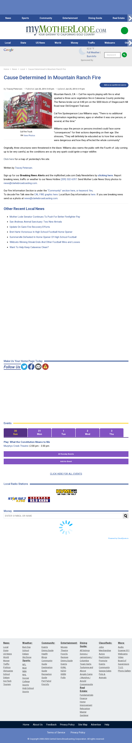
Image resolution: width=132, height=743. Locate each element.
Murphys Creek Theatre (16, 445)
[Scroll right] (129, 18)
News (8, 18)
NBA (24, 671)
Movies (64, 647)
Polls (63, 677)
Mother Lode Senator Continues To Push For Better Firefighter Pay (45, 216)
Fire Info (45, 684)
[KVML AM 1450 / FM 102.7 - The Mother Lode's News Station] (66, 491)
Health (45, 654)
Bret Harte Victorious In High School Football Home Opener (41, 231)
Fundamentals (86, 695)
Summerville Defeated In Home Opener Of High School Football (43, 237)
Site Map (82, 724)
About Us (38, 724)
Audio (121, 647)
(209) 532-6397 (69, 179)
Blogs (44, 657)
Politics (6, 667)
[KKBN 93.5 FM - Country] (38, 499)
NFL (24, 664)
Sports (25, 18)
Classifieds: (105, 642)
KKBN (63, 674)
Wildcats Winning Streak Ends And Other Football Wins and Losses (45, 242)
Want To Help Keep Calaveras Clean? (29, 247)
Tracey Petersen (23, 167)
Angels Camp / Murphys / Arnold (86, 677)
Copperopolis (86, 684)
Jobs (101, 647)
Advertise (96, 724)
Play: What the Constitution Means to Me (27, 442)
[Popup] (124, 30)
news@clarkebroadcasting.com (20, 183)
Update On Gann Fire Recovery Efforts (30, 226)
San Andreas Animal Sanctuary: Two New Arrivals (36, 221)
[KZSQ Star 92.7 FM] (15, 499)
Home (26, 724)
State (23, 42)
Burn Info (91, 56)
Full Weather (93, 52)
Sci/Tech (7, 681)
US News (40, 42)
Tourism (7, 684)
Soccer (25, 678)
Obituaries (8, 671)
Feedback (51, 724)
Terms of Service (56, 732)
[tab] (15, 432)
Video (120, 657)
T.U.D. (120, 667)
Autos (102, 654)
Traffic (91, 42)
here (93, 194)
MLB (24, 668)
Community (46, 18)
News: (6, 642)
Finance (83, 698)
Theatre (64, 650)
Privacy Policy (67, 724)
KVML (63, 667)
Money (74, 42)
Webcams (110, 42)
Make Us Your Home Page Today (23, 361)
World (58, 42)
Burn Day (26, 647)
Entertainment (70, 18)
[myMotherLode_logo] (66, 30)
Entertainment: (69, 642)
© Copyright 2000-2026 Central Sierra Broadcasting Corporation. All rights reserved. (66, 739)
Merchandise (105, 650)
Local (8, 42)
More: (121, 642)
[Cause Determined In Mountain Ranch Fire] (28, 127)
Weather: (27, 642)
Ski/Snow (26, 657)
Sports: (26, 660)
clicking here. (105, 175)
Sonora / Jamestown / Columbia (86, 657)
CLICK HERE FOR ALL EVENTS (66, 473)
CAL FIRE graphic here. (46, 194)
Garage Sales (105, 671)
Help (107, 724)
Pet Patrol (46, 681)
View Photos (29, 135)
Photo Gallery (124, 671)
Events (45, 647)
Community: (48, 642)
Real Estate (119, 18)
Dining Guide (95, 18)
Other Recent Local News (24, 209)
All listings (85, 650)
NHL (24, 674)
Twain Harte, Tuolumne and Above (86, 667)
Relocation (85, 708)
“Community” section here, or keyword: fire (70, 190)
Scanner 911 (123, 650)
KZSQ (63, 671)
